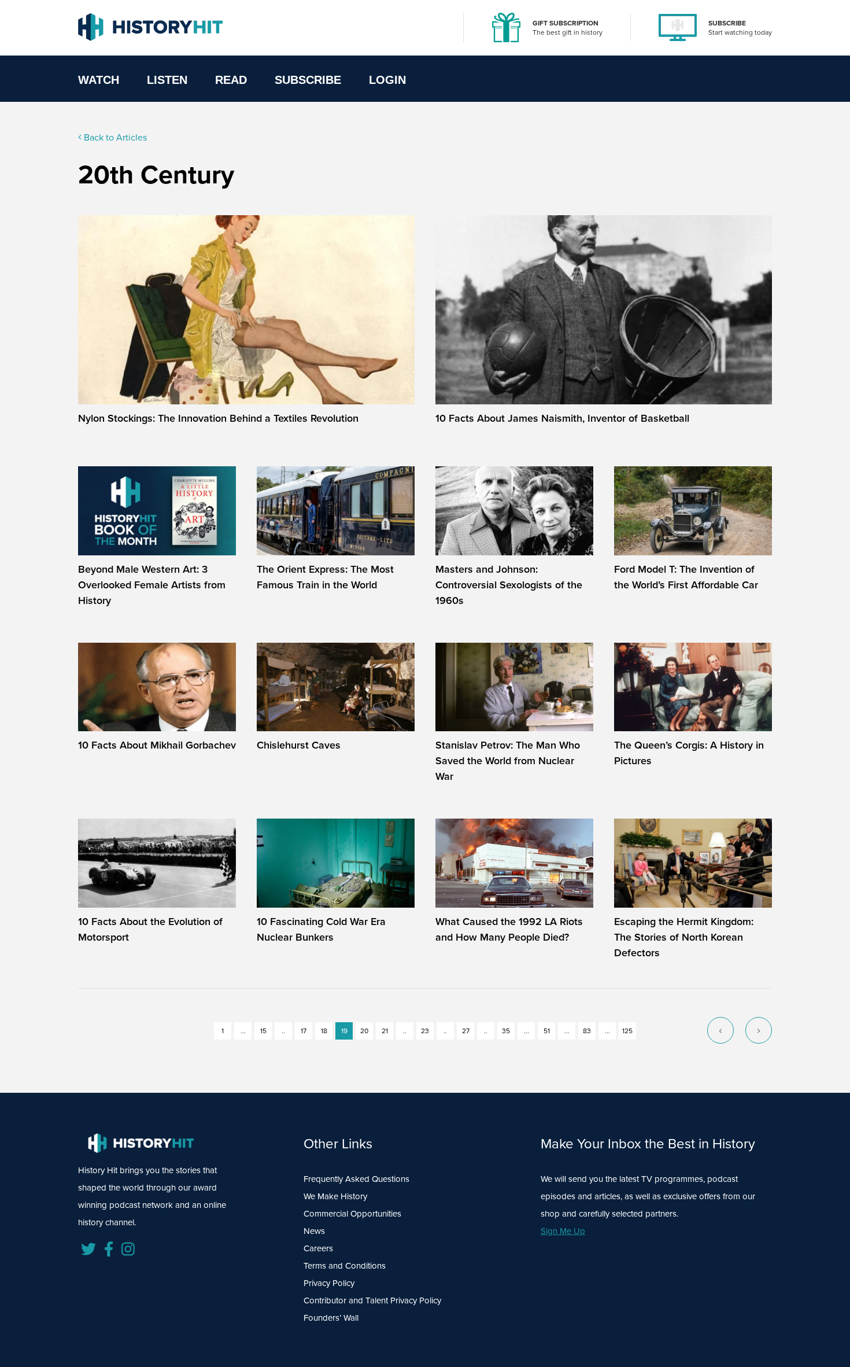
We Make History (335, 1196)
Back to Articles (114, 137)
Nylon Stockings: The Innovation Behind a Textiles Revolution (218, 418)
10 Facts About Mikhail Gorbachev (157, 745)
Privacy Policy (329, 1283)
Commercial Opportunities (352, 1213)
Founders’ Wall (331, 1317)
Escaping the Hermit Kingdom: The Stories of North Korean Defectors (683, 937)
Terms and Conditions (345, 1265)
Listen (167, 79)
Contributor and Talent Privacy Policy (372, 1300)
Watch (98, 79)
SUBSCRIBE (727, 23)
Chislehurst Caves (299, 745)
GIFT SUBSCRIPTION (565, 23)
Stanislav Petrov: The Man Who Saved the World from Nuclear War (507, 760)
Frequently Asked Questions (356, 1179)
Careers (318, 1248)
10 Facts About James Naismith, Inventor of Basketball (562, 418)
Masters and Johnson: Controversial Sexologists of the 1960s (508, 584)
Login (387, 79)
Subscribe (308, 79)
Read (231, 79)
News (314, 1231)
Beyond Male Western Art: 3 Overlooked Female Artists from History (152, 584)
